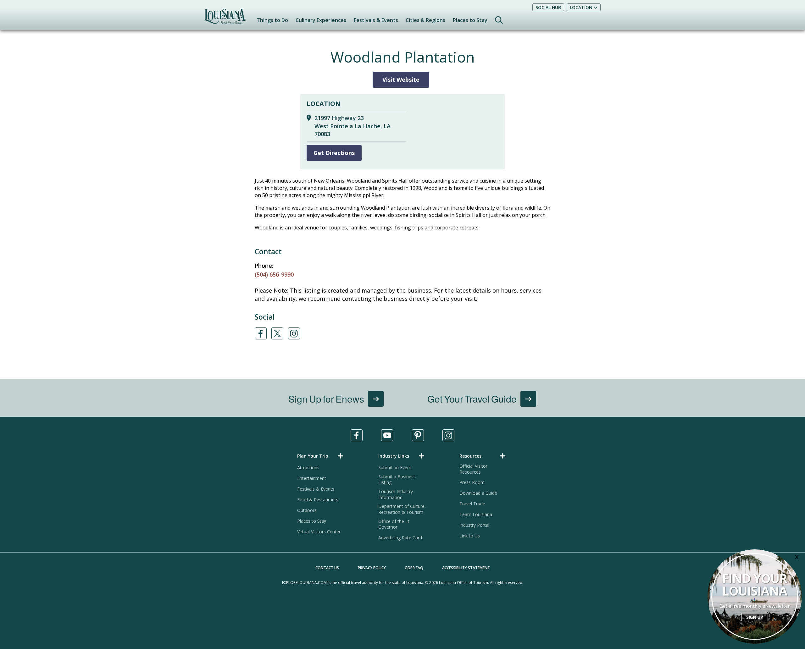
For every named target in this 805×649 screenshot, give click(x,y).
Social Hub (548, 7)
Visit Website (400, 79)
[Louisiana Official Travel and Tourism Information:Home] (225, 19)
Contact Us (327, 567)
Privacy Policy (372, 567)
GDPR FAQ (414, 567)
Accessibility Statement (466, 567)
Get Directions (334, 153)
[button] (321, 456)
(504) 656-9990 (274, 274)
